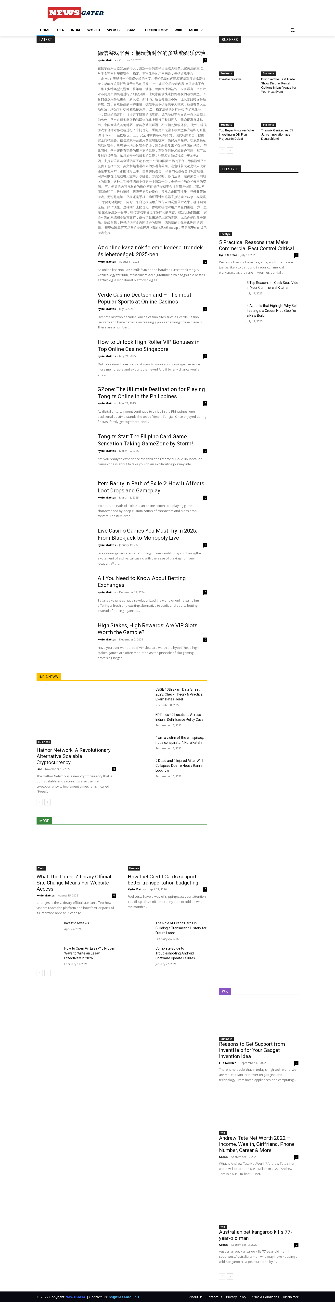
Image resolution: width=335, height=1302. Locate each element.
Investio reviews (76, 923)
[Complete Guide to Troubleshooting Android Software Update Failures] (140, 954)
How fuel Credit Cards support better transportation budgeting (163, 880)
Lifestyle (225, 234)
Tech (41, 868)
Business (44, 742)
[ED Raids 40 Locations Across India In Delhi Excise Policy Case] (140, 720)
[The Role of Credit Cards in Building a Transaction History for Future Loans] (140, 929)
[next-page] (47, 802)
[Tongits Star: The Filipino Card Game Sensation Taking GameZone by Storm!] (64, 452)
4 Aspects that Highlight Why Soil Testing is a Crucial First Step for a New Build (272, 310)
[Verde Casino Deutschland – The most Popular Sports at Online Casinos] (64, 310)
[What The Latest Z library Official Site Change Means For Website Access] (76, 851)
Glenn (223, 1157)
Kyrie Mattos (107, 60)
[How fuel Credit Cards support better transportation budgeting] (167, 851)
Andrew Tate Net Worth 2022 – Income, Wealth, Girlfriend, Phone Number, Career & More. (257, 1144)
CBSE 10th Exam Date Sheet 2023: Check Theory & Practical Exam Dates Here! (179, 694)
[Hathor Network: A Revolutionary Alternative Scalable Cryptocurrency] (76, 715)
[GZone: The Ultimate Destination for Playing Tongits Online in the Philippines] (64, 405)
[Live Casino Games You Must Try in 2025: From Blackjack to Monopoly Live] (64, 546)
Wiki (223, 1133)
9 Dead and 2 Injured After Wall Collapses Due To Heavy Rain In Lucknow (179, 765)
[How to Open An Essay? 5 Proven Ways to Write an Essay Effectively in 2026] (48, 954)
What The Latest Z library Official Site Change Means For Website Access (74, 883)
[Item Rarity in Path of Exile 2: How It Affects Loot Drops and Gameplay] (64, 499)
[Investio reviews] (48, 929)
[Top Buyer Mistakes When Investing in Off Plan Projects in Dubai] (237, 114)
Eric (39, 769)
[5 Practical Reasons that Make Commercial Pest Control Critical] (258, 207)
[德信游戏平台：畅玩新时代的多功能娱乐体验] (64, 69)
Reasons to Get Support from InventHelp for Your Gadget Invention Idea (252, 1050)
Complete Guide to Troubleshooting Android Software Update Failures (175, 953)
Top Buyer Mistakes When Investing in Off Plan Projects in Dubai (237, 134)
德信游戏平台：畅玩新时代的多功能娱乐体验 (152, 53)
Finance (134, 868)
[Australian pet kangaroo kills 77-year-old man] (258, 1209)
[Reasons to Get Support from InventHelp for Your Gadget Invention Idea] (258, 1021)
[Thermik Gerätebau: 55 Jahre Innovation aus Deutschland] (279, 114)
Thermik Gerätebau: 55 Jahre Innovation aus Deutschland (277, 134)
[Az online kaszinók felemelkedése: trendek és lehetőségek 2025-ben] (64, 263)
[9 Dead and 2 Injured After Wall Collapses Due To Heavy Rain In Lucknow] (140, 766)
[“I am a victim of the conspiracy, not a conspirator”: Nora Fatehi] (140, 743)
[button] (292, 30)
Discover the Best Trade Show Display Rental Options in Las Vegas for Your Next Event (278, 85)
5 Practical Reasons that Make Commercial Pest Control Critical (256, 245)
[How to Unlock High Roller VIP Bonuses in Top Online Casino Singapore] (64, 358)
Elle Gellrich (227, 1063)
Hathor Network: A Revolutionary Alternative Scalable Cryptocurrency (74, 756)
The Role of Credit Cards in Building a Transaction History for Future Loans (180, 928)
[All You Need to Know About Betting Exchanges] (64, 594)
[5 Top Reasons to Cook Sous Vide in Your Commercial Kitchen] (231, 288)
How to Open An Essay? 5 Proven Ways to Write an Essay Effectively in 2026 (89, 953)
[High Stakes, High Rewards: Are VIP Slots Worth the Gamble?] (64, 641)
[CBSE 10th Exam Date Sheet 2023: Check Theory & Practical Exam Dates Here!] (140, 695)
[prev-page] (40, 802)
